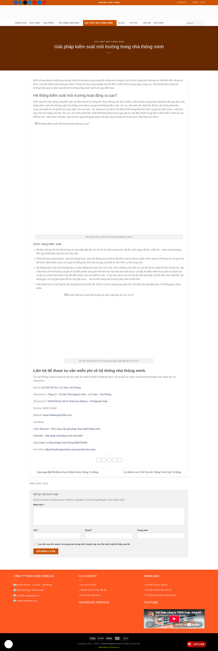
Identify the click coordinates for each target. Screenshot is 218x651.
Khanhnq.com (114, 647)
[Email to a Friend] (109, 459)
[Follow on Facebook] (15, 2)
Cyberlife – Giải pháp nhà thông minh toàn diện (58, 435)
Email (88, 530)
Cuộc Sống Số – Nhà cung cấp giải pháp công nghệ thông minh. (67, 429)
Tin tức (133, 23)
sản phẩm (48, 23)
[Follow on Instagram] (20, 2)
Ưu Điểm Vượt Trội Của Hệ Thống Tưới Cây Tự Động (153, 472)
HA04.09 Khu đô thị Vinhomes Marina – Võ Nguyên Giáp (78, 401)
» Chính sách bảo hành (90, 595)
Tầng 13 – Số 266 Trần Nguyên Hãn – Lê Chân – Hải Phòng (79, 394)
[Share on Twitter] (103, 459)
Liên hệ (147, 23)
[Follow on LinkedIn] (39, 2)
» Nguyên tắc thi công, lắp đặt (93, 590)
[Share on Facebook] (98, 459)
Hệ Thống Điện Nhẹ (69, 23)
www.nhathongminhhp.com (57, 415)
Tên (36, 530)
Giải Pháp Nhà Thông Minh (99, 23)
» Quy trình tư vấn (87, 585)
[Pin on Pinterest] (114, 459)
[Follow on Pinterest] (34, 2)
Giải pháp (159, 23)
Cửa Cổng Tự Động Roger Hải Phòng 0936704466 (60, 442)
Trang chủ (20, 23)
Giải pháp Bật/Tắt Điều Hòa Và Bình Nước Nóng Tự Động (67, 472)
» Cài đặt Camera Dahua (155, 585)
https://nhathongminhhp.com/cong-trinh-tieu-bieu (70, 449)
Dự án (121, 23)
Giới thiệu (34, 23)
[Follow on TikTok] (25, 2)
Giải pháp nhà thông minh (109, 42)
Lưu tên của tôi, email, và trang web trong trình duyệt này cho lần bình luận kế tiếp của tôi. (84, 544)
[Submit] (201, 23)
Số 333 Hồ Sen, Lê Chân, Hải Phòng (61, 387)
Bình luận (38, 504)
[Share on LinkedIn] (119, 459)
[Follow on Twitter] (30, 2)
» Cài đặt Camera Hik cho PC (157, 590)
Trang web (142, 530)
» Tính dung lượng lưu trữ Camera (160, 595)
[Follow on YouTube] (44, 2)
